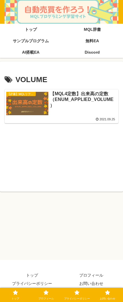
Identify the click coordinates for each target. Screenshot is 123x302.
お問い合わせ (91, 283)
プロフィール (91, 275)
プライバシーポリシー (32, 283)
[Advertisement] (61, 156)
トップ (32, 275)
